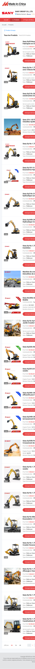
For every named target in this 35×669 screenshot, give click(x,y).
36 (16, 645)
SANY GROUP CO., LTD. (24, 11)
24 (12, 645)
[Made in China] (14, 4)
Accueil (6, 20)
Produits (16, 20)
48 (20, 645)
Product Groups (10, 30)
